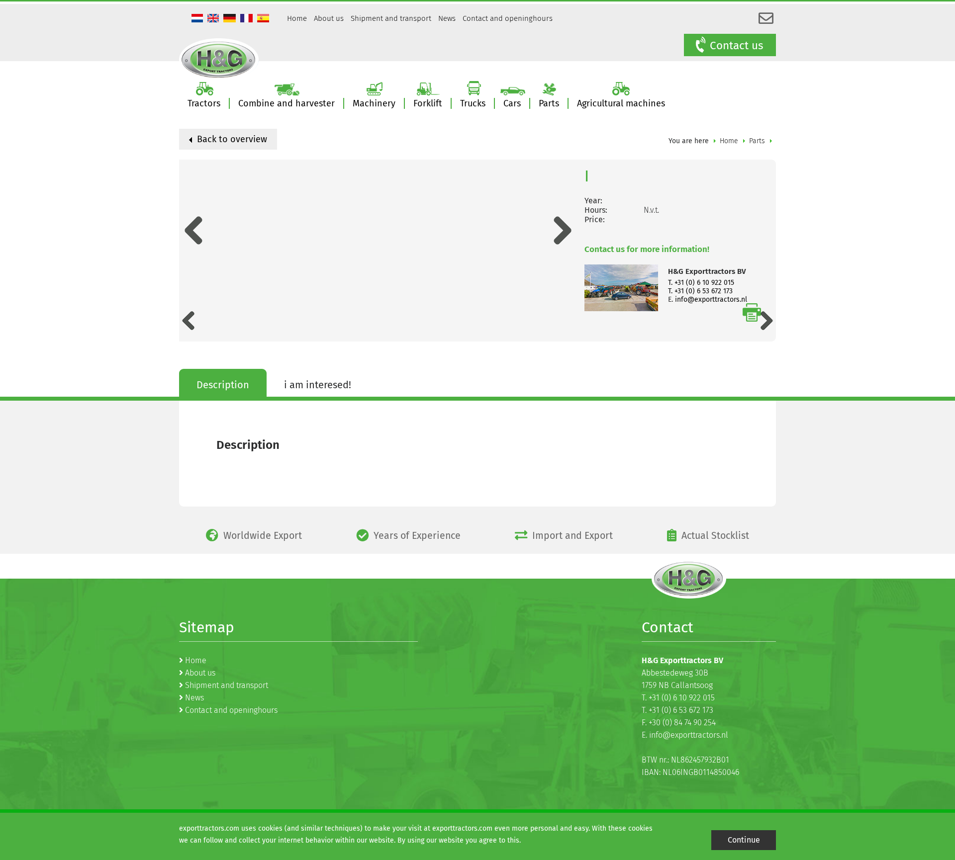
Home (297, 18)
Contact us (737, 45)
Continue (744, 840)
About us (329, 18)
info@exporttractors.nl (711, 299)
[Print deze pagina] (752, 312)
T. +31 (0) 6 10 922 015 (701, 282)
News (447, 18)
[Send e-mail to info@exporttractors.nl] (766, 19)
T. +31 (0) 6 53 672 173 (700, 291)
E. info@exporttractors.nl (685, 735)
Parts (757, 141)
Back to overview (230, 139)
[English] (214, 19)
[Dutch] (198, 19)
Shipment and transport (391, 18)
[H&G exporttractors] (219, 59)
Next (563, 230)
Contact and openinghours (508, 18)
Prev (193, 230)
